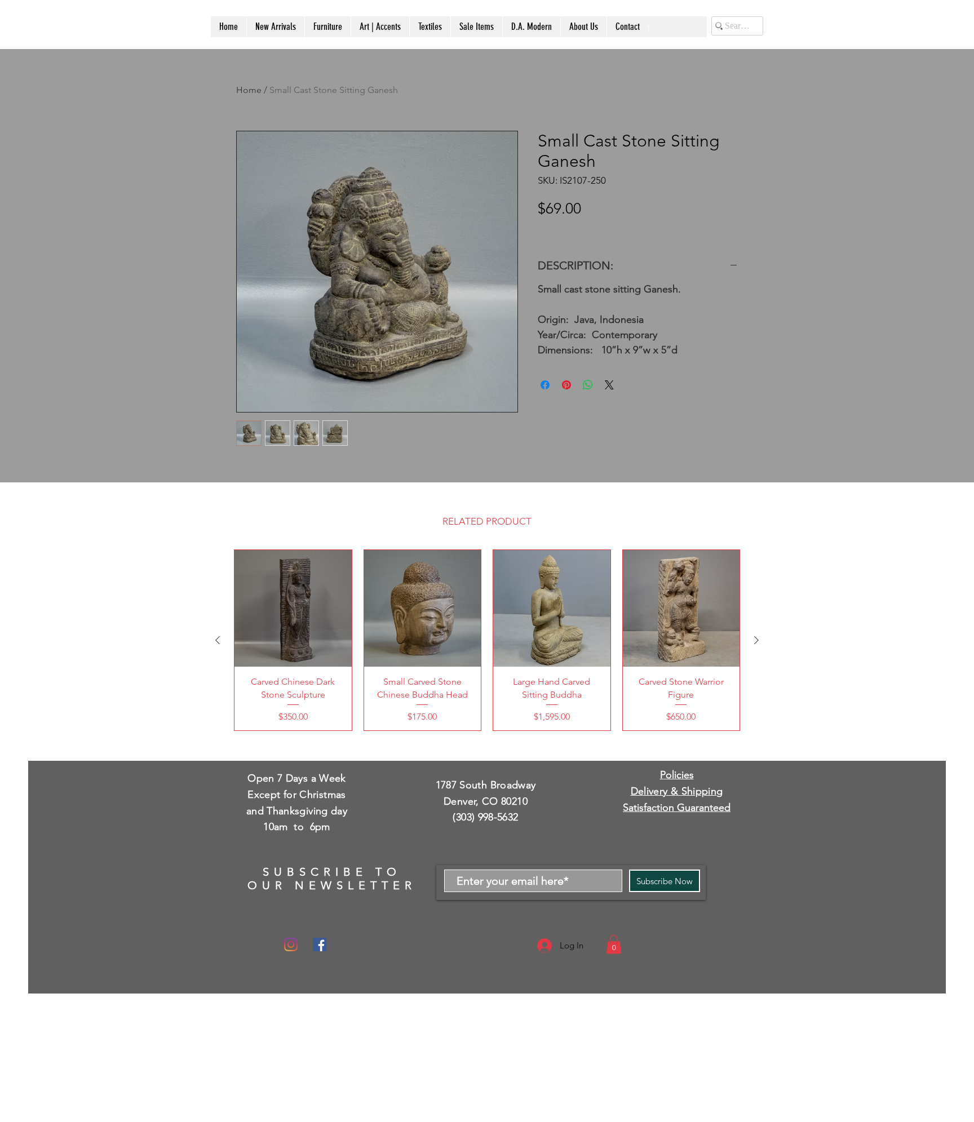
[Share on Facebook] (545, 385)
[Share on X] (609, 385)
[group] (487, 640)
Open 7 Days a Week (296, 778)
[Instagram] (291, 944)
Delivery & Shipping (677, 791)
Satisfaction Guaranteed (676, 807)
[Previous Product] (217, 640)
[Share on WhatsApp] (588, 385)
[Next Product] (756, 640)
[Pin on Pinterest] (566, 385)
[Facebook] (319, 944)
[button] (614, 944)
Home (249, 90)
